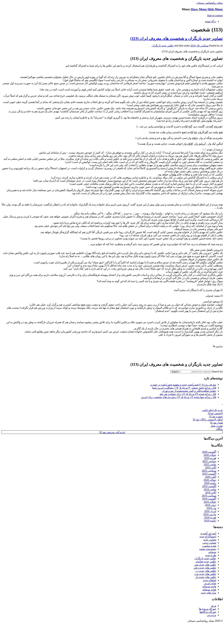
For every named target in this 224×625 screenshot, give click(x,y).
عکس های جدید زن (205, 570)
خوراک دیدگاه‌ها (208, 612)
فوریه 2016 (210, 517)
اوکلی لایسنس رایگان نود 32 (208, 419)
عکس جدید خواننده (206, 561)
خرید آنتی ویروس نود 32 (112, 432)
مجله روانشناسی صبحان (209, 2)
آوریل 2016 (210, 511)
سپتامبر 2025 (209, 470)
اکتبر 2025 (210, 467)
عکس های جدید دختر (204, 567)
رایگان (219, 428)
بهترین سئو (217, 425)
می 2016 (211, 508)
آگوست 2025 (209, 473)
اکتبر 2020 (210, 476)
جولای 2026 (210, 455)
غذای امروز (210, 583)
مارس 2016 (209, 514)
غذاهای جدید (209, 580)
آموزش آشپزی (208, 533)
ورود (213, 605)
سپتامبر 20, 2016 (199, 45)
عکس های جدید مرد (205, 574)
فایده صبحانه (209, 586)
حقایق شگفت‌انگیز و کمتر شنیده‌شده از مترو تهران (189, 390)
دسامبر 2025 (209, 461)
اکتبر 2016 (210, 492)
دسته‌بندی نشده (207, 549)
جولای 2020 (210, 480)
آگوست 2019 (209, 486)
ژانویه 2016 (210, 520)
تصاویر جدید (209, 539)
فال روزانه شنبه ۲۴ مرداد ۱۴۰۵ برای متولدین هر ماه (188, 394)
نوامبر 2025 (210, 464)
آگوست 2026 (209, 451)
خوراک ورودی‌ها (207, 608)
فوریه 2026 (210, 458)
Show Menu (199, 9)
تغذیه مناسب (209, 545)
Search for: (217, 371)
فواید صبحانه (209, 589)
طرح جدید (210, 555)
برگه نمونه (210, 21)
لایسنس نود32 (215, 413)
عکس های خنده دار (205, 577)
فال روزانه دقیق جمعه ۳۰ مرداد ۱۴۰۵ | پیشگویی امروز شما (184, 387)
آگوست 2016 (209, 498)
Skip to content (215, 15)
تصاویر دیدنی (209, 542)
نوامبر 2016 (210, 489)
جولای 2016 (210, 501)
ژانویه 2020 (210, 483)
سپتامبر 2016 (209, 495)
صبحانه (212, 552)
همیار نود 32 (216, 422)
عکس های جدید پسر (205, 564)
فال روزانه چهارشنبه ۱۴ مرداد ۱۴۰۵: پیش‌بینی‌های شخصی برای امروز (178, 397)
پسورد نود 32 (216, 416)
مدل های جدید (208, 592)
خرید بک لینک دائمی (212, 410)
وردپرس (211, 615)
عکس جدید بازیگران (162, 45)
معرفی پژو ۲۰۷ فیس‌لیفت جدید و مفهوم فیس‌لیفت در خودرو (183, 384)
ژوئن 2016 (210, 505)
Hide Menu (215, 9)
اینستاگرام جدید (207, 536)
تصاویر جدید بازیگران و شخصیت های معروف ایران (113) (176, 38)
